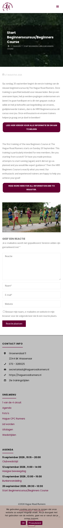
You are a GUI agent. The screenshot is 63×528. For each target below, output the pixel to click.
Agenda (6, 407)
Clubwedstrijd (10, 461)
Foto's (5, 413)
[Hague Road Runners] (7, 6)
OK (23, 523)
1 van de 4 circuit (11, 402)
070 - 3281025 (17, 364)
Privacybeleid (35, 523)
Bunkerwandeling (12, 480)
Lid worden (8, 424)
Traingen (17, 46)
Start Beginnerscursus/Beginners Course (25, 490)
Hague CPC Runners (13, 418)
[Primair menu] (57, 6)
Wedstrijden (9, 434)
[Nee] (59, 516)
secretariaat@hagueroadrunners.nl (29, 369)
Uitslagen (7, 429)
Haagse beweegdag (14, 471)
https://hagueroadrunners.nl (25, 375)
